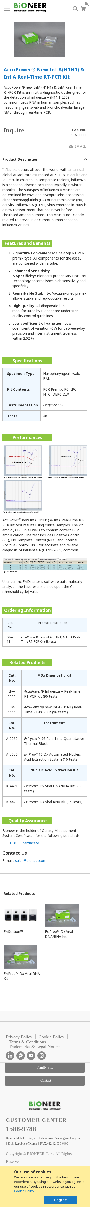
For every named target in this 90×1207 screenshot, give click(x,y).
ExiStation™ (13, 931)
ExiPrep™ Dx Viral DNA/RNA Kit (59, 934)
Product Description (20, 159)
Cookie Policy (24, 1191)
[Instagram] (42, 1055)
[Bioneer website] (30, 7)
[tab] (45, 159)
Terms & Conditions (27, 1042)
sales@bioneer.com (30, 860)
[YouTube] (31, 1055)
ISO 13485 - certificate (20, 843)
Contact (45, 1080)
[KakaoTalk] (20, 1055)
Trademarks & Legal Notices (35, 1046)
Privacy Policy (19, 1036)
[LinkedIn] (10, 1055)
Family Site (45, 1067)
